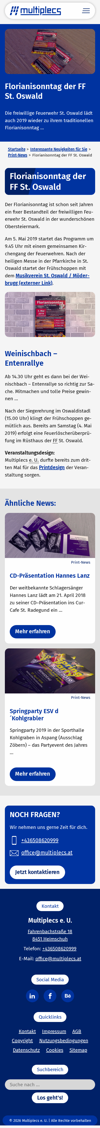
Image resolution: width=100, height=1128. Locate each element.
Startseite (16, 149)
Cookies (54, 1050)
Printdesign (52, 467)
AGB (76, 1031)
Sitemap (78, 1050)
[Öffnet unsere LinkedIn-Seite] (32, 995)
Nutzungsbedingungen (63, 1040)
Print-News (17, 155)
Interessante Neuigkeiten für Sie (58, 149)
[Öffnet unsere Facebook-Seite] (50, 995)
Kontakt (27, 1031)
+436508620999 (59, 949)
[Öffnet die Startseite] (35, 11)
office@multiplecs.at (58, 959)
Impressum (54, 1031)
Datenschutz (26, 1050)
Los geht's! (50, 1097)
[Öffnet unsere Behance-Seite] (67, 995)
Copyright (22, 1040)
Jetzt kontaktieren (37, 872)
